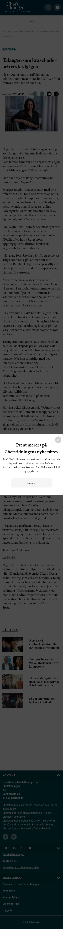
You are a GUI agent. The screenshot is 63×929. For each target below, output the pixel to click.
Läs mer (31, 482)
